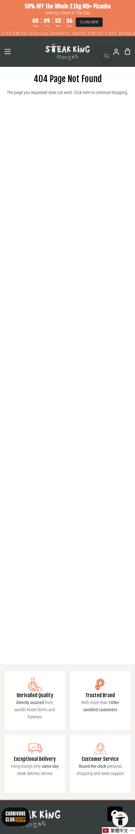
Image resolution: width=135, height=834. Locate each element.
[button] (118, 830)
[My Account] (113, 51)
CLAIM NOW (89, 22)
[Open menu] (5, 51)
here (86, 92)
